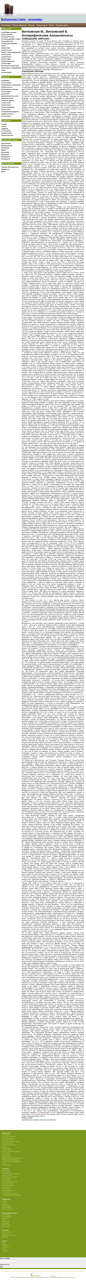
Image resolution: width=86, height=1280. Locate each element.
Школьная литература (10, 66)
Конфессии (6, 120)
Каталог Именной (19, 25)
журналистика (7, 34)
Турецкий (5, 154)
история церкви (7, 100)
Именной (5, 1234)
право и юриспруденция (11, 52)
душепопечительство (9, 96)
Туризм (5, 1244)
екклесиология (7, 98)
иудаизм (4, 128)
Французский (6, 145)
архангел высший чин (48, 1120)
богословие (6, 91)
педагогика (5, 48)
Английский (6, 143)
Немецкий (5, 148)
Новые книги (42, 25)
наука (3, 45)
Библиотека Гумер (13, 19)
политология (6, 50)
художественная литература (12, 1158)
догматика (5, 94)
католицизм (6, 131)
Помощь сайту (62, 25)
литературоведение (9, 43)
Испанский (5, 157)
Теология (5, 77)
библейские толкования (11, 85)
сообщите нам (72, 1277)
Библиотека (6, 29)
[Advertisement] (11, 210)
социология (6, 57)
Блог (3, 171)
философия (6, 59)
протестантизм (7, 135)
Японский (5, 152)
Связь (51, 25)
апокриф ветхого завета (30, 1120)
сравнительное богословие (12, 1195)
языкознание (6, 72)
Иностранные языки (10, 140)
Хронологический (8, 1235)
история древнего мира (10, 39)
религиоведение (8, 107)
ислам (3, 126)
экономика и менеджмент (11, 68)
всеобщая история (8, 32)
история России (7, 37)
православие (6, 133)
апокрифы (35, 19)
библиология (6, 87)
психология (6, 54)
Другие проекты (8, 163)
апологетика (6, 83)
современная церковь (10, 111)
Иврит (3, 150)
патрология (6, 105)
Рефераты (5, 169)
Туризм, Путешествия (9, 167)
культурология (7, 41)
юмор (3, 70)
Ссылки (5, 1247)
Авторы (31, 25)
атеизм (4, 124)
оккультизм (5, 103)
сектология (5, 109)
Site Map (5, 1251)
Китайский (5, 159)
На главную (6, 25)
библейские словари (9, 89)
